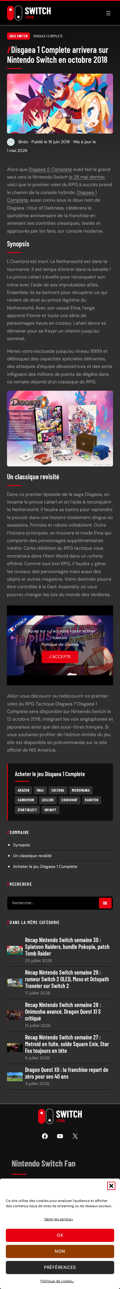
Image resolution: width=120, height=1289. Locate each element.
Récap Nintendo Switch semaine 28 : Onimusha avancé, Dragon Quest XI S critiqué (63, 1011)
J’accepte (60, 657)
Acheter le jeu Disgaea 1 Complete (45, 866)
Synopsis (21, 844)
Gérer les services (58, 1219)
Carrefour (26, 800)
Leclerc (48, 800)
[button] (111, 1186)
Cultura (58, 790)
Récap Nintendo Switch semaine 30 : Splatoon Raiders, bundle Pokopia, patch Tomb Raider (67, 947)
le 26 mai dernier (87, 177)
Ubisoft (51, 810)
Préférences (60, 1267)
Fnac (40, 790)
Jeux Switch (18, 36)
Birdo (23, 141)
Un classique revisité (32, 855)
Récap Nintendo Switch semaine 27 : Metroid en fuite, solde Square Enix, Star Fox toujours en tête (67, 1044)
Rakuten (91, 800)
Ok (60, 1235)
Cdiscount (69, 800)
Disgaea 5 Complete (50, 169)
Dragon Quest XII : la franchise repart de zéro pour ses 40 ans (66, 1073)
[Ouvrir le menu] (108, 13)
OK (105, 903)
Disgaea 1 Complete (48, 36)
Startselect (27, 810)
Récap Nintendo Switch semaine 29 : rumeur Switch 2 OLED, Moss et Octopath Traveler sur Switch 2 (67, 979)
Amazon (23, 790)
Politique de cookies (57, 1281)
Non (60, 1251)
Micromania (81, 790)
